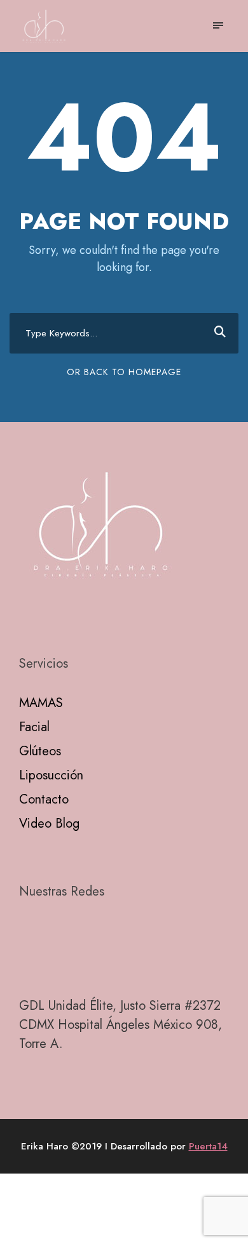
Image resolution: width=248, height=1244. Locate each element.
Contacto (44, 799)
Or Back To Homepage (124, 372)
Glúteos (40, 751)
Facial (34, 727)
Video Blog (49, 823)
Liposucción (51, 775)
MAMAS (41, 703)
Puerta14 (208, 1146)
